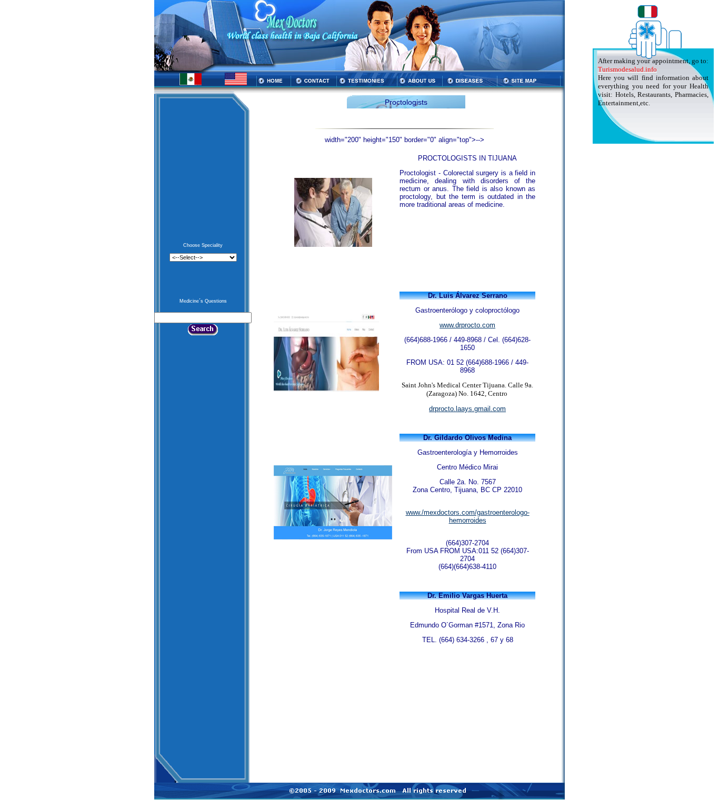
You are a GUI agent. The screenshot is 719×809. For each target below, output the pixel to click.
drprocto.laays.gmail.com (467, 409)
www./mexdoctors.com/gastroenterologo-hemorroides (468, 516)
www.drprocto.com (467, 325)
